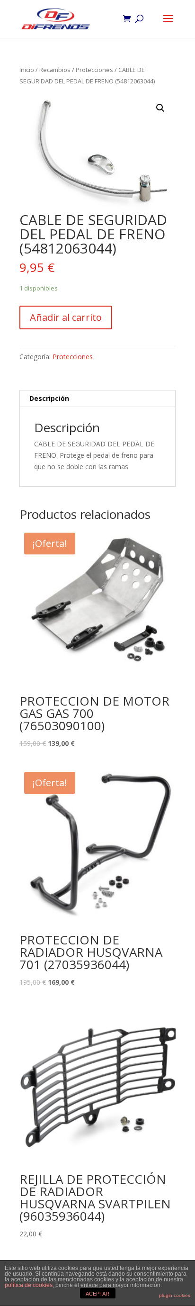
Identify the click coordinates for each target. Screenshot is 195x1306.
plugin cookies (174, 1295)
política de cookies (29, 1285)
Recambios (55, 69)
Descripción (49, 398)
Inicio (26, 69)
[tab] (97, 398)
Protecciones (94, 69)
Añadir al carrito (66, 317)
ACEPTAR (97, 1294)
